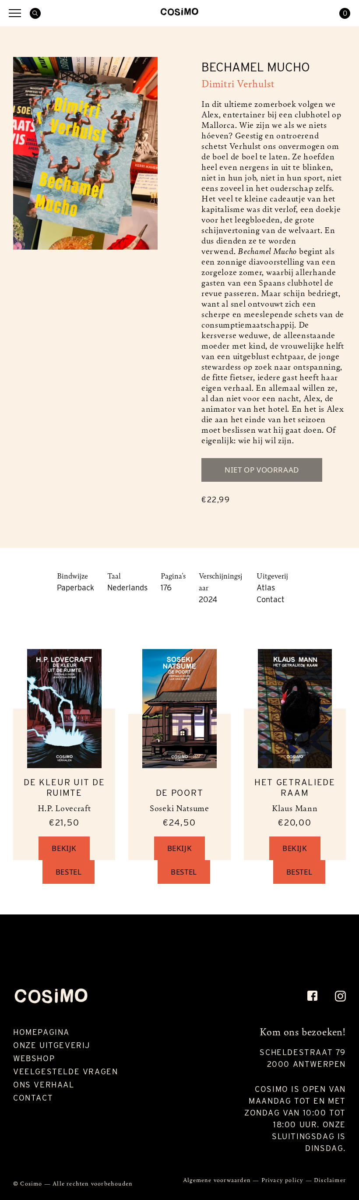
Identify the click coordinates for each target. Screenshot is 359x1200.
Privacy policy (283, 1179)
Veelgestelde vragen (65, 1071)
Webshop (34, 1058)
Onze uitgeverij (51, 1045)
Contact (33, 1097)
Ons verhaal (43, 1084)
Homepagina (41, 1032)
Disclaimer (330, 1179)
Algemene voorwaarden (218, 1179)
